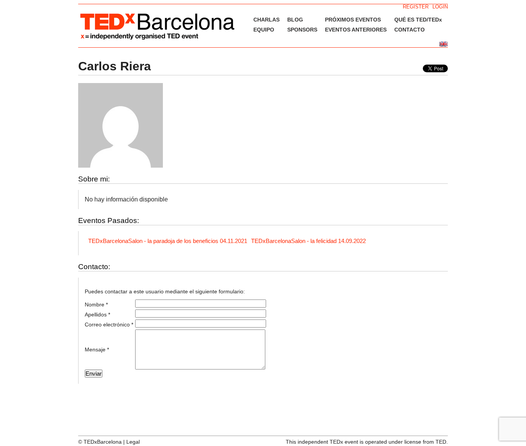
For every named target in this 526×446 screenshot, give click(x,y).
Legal (133, 442)
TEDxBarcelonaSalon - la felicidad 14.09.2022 (308, 241)
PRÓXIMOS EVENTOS (353, 20)
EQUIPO (263, 30)
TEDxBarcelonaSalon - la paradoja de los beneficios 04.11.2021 (167, 241)
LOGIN (440, 7)
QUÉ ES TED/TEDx (418, 20)
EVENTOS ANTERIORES (356, 30)
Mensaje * (97, 349)
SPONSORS (302, 30)
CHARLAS (266, 20)
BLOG (295, 20)
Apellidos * (97, 314)
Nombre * (96, 304)
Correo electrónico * (109, 324)
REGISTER (416, 7)
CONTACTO (409, 30)
